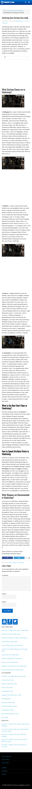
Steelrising (20, 562)
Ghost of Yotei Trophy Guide (10, 662)
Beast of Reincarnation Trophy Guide (12, 645)
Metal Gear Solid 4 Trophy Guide (11, 634)
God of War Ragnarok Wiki (9, 706)
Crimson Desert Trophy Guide (10, 655)
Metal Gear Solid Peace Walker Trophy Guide (14, 638)
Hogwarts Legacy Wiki (8, 702)
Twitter (4, 774)
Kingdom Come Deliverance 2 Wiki (11, 695)
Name (4, 594)
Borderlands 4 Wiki (7, 691)
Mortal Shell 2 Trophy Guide (9, 641)
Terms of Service (6, 756)
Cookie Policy (5, 762)
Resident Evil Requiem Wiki (9, 684)
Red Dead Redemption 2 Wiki (10, 713)
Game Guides (13, 562)
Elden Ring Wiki (6, 698)
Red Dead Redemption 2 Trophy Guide (12, 669)
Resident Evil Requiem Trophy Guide (12, 658)
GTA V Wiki (5, 717)
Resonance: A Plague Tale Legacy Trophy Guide (15, 630)
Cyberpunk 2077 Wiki (7, 710)
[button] (25, 2)
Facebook (4, 771)
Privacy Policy (5, 759)
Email (4, 602)
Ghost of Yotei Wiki (7, 687)
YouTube (4, 767)
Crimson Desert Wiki (7, 680)
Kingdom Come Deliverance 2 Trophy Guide (14, 666)
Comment (5, 575)
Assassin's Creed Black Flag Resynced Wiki (14, 676)
